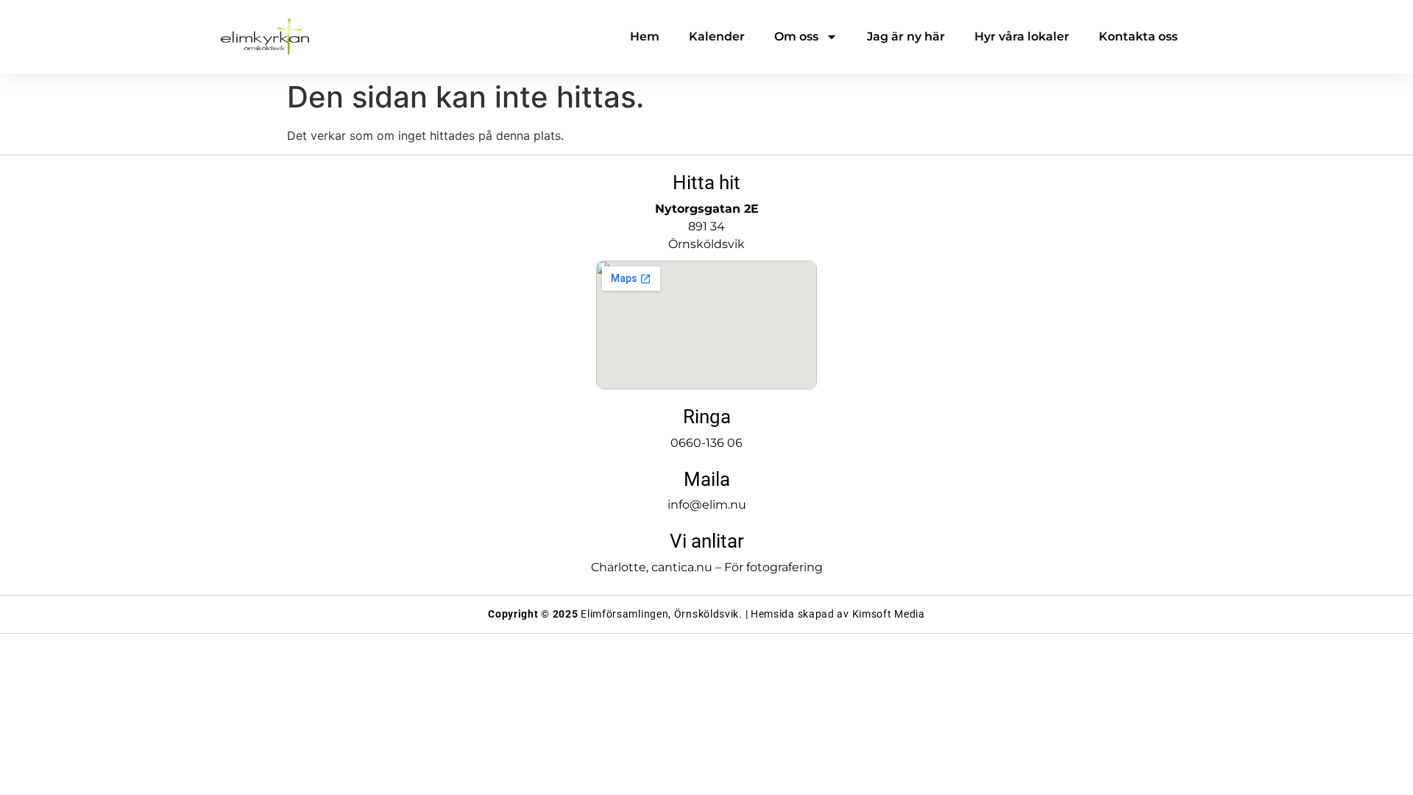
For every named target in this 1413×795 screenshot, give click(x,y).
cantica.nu (681, 567)
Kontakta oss (1138, 36)
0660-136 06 (706, 443)
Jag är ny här (906, 36)
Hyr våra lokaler (1021, 36)
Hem (644, 36)
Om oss (796, 36)
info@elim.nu (706, 505)
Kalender (717, 36)
